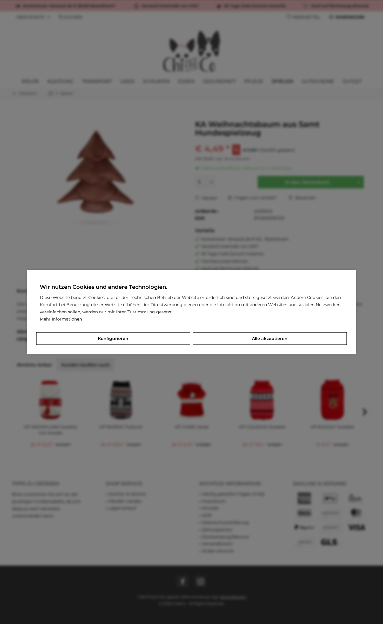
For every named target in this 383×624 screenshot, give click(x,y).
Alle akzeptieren (270, 338)
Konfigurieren (113, 338)
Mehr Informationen (61, 319)
